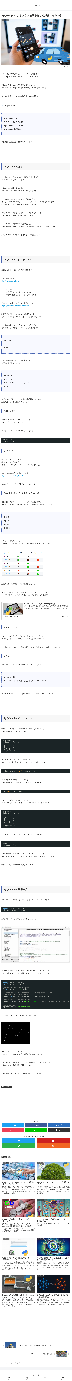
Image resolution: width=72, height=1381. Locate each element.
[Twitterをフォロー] (18, 1140)
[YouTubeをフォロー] (53, 1140)
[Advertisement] (36, 153)
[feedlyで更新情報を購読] (18, 1145)
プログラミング (7, 1086)
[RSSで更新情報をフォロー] (53, 1145)
